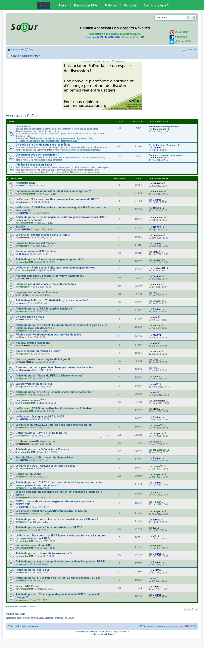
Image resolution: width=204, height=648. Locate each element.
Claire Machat (26, 362)
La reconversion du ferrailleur (34, 383)
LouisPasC (25, 345)
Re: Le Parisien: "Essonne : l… (165, 145)
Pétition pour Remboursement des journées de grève (48, 334)
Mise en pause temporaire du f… (166, 126)
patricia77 (158, 519)
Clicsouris (24, 370)
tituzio (156, 441)
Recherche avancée (193, 17)
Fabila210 (158, 183)
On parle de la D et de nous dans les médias (43, 144)
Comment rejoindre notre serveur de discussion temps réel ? (53, 191)
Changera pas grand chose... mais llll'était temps (46, 284)
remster (23, 311)
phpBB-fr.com (107, 634)
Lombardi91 (159, 268)
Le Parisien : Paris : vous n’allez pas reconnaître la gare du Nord (55, 267)
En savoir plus (118, 61)
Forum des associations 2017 (34, 545)
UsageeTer (24, 246)
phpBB (93, 632)
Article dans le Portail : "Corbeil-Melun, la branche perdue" (52, 300)
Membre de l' (133, 37)
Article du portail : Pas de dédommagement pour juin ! (49, 259)
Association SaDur (22, 116)
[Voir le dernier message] (168, 129)
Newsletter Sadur (26, 182)
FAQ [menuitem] (31, 49)
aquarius (23, 202)
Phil (155, 293)
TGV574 (25, 295)
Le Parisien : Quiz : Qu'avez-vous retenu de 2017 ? (47, 465)
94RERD (23, 213)
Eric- (21, 337)
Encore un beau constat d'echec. (36, 243)
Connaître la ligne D (156, 5)
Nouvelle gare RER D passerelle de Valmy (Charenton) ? (50, 275)
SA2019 (20, 226)
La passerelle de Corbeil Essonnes (37, 292)
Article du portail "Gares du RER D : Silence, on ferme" (49, 375)
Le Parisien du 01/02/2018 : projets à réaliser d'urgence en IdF (54, 424)
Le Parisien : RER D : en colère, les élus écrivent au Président (54, 408)
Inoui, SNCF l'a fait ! (28, 586)
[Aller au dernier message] (164, 183)
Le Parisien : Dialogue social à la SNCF (40, 416)
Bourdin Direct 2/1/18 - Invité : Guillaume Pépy (44, 457)
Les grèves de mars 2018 (31, 400)
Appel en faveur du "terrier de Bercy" (38, 350)
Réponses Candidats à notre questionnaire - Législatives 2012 (62, 138)
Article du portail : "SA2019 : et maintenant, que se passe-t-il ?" (54, 391)
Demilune (24, 237)
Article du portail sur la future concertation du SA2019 (49, 527)
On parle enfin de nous (30, 316)
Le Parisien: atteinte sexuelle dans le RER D (43, 234)
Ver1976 (157, 252)
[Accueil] (24, 26)
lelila (21, 319)
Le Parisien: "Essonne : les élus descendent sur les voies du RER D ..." (60, 199)
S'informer (111, 5)
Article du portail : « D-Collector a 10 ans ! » (42, 449)
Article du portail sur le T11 (32, 569)
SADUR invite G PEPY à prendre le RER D (41, 432)
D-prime (157, 147)
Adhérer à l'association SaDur (34, 164)
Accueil (15, 56)
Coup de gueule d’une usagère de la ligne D (43, 359)
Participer (130, 5)
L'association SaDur (86, 5)
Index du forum (30, 56)
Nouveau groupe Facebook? (33, 342)
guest (22, 303)
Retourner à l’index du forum (21, 606)
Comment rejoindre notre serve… (166, 155)
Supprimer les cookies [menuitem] (154, 626)
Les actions (23, 126)
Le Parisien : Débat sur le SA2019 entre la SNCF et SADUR (51, 510)
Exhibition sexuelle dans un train (36, 441)
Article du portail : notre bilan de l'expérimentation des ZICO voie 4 (57, 519)
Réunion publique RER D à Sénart (36, 251)
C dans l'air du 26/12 (28, 473)
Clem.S (156, 409)
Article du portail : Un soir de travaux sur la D (44, 553)
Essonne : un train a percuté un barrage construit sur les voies (54, 367)
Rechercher (188, 17)
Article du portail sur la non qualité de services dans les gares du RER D (60, 561)
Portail (63, 5)
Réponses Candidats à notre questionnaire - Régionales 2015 (47, 141)
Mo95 (155, 359)
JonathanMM (159, 129)
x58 (154, 528)
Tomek (156, 586)
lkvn (21, 185)
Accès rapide (17, 49)
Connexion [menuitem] (191, 49)
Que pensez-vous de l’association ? (38, 154)
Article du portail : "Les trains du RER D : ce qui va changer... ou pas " (59, 577)
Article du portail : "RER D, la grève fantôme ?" (45, 308)
